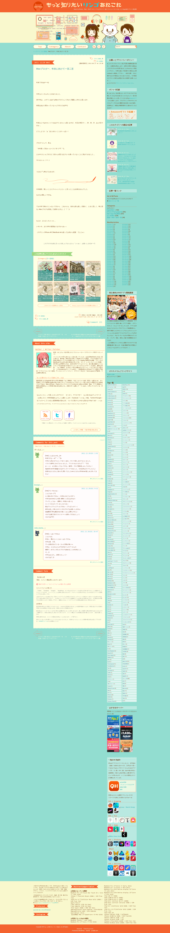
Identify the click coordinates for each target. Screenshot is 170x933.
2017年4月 (110, 229)
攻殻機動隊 (125, 649)
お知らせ (125, 427)
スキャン (125, 464)
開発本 (124, 693)
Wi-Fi (109, 692)
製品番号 (125, 676)
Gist (108, 487)
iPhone (109, 524)
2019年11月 (110, 224)
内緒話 (124, 629)
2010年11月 (125, 278)
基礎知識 (125, 636)
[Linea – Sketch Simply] (127, 807)
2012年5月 (125, 248)
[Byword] (116, 875)
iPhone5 (109, 535)
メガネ (124, 580)
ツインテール (125, 489)
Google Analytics (111, 494)
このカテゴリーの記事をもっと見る (53, 305)
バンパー (125, 538)
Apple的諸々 (111, 210)
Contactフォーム (43, 621)
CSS (108, 448)
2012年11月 (125, 238)
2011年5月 (125, 268)
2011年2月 (125, 273)
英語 (124, 673)
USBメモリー (110, 683)
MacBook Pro (110, 585)
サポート (125, 459)
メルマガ (125, 585)
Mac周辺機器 (110, 587)
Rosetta (109, 628)
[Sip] (110, 860)
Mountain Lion (111, 594)
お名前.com (94, 930)
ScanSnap (110, 639)
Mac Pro (109, 576)
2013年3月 (125, 233)
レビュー (125, 609)
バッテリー (125, 531)
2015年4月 (110, 254)
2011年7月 (125, 264)
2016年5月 (110, 236)
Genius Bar (110, 485)
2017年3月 (110, 231)
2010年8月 (125, 283)
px (108, 622)
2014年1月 (110, 279)
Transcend (110, 670)
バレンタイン (125, 536)
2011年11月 (125, 258)
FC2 (108, 476)
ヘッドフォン (125, 567)
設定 (124, 681)
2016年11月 (110, 233)
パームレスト (125, 523)
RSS (108, 630)
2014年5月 (110, 273)
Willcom (109, 694)
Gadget (109, 483)
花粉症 (124, 671)
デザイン (125, 499)
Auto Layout (110, 433)
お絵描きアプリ (126, 430)
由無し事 (100, 58)
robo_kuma (38, 528)
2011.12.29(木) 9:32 (89, 488)
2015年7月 (110, 253)
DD (108, 452)
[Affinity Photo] (127, 845)
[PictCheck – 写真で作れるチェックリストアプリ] (116, 869)
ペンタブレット (126, 570)
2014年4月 (110, 274)
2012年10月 (125, 239)
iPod (108, 537)
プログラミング (126, 563)
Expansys (110, 468)
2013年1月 (125, 234)
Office (109, 600)
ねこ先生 (125, 518)
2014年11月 (110, 263)
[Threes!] (121, 831)
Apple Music (110, 413)
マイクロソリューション (128, 572)
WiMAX (109, 697)
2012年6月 (125, 246)
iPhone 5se (110, 526)
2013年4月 (125, 231)
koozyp (37, 485)
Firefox (109, 481)
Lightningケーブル (112, 561)
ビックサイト (125, 540)
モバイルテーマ (126, 590)
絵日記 (124, 666)
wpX (124, 387)
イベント (125, 413)
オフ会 (124, 425)
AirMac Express (111, 396)
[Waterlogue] (116, 845)
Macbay (109, 578)
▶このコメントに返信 (96, 478)
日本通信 (125, 651)
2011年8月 (125, 263)
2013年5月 (125, 229)
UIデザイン (110, 679)
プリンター (125, 555)
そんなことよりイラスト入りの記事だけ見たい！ (85, 305)
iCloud (109, 502)
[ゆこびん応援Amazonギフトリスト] (122, 118)
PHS (108, 611)
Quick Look (110, 624)
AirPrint (109, 400)
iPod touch (110, 543)
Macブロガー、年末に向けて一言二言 (55, 69)
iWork (109, 552)
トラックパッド (126, 508)
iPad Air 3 (110, 517)
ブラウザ (125, 550)
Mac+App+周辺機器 (113, 214)
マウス (124, 575)
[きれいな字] (110, 822)
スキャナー (125, 462)
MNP (109, 591)
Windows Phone (111, 701)
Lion (108, 563)
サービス (125, 457)
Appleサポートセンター (113, 428)
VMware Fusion (111, 688)
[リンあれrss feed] (94, 46)
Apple (109, 409)
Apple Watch (110, 422)
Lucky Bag (110, 567)
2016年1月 (110, 243)
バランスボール (126, 533)
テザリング (125, 504)
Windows (110, 699)
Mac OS (109, 574)
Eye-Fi (109, 470)
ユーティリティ (126, 592)
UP (108, 681)
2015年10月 (110, 248)
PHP (108, 609)
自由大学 (125, 668)
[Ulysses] (116, 855)
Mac (108, 570)
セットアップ (125, 484)
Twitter (109, 672)
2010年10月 (125, 279)
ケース (124, 449)
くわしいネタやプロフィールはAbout (48, 902)
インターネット (126, 422)
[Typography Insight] (127, 822)
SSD (108, 659)
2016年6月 (110, 234)
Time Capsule (111, 663)
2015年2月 (110, 258)
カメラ (124, 435)
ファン (124, 545)
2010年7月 (125, 284)
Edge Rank (110, 459)
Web (108, 690)
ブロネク (125, 565)
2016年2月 (110, 241)
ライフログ (125, 599)
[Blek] (124, 836)
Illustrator (110, 504)
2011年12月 (125, 256)
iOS (108, 511)
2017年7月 (110, 228)
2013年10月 (110, 284)
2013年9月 (110, 286)
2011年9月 (125, 261)
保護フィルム (125, 627)
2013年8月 (125, 224)
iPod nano (110, 539)
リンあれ (125, 604)
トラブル (125, 511)
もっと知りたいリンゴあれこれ (54, 927)
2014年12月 (110, 261)
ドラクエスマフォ (126, 506)
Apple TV (109, 419)
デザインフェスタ (126, 501)
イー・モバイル (126, 408)
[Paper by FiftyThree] (110, 807)
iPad (108, 513)
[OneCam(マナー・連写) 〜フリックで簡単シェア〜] (121, 845)
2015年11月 (110, 246)
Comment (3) (96, 322)
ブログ (95, 58)
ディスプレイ (125, 496)
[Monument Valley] (116, 831)
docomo (109, 455)
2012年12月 (125, 236)
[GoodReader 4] (133, 869)
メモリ (124, 582)
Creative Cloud (111, 446)
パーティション (126, 521)
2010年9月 (125, 281)
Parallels (109, 604)
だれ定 (124, 486)
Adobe (109, 389)
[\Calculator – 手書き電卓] (110, 869)
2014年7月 (110, 269)
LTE (108, 565)
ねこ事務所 (125, 516)
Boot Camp (110, 437)
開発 (124, 690)
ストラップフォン (126, 472)
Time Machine (111, 666)
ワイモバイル (125, 617)
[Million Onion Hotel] (114, 836)
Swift (109, 661)
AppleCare (110, 424)
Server (109, 644)
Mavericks (110, 589)
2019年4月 (110, 226)
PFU (108, 607)
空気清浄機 (125, 663)
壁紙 (124, 639)
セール (124, 479)
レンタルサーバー (126, 614)
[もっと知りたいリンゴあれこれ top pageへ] (85, 4)
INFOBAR (110, 509)
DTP (108, 457)
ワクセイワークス (126, 619)
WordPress (125, 384)
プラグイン (125, 553)
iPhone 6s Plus (111, 530)
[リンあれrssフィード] (45, 415)
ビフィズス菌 (125, 543)
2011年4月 (125, 269)
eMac (109, 463)
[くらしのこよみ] (116, 822)
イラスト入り (125, 418)
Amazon (109, 402)
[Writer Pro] (127, 875)
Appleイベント (111, 426)
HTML (109, 498)
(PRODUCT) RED (111, 384)
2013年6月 (125, 228)
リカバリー (125, 602)
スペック (125, 474)
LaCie (109, 558)
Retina (109, 626)
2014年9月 (110, 266)
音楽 (124, 698)
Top (40, 46)
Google (109, 491)
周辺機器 (125, 634)
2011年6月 (125, 266)
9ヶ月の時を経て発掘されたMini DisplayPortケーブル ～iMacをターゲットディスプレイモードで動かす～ (85, 336)
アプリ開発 (125, 405)
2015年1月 (110, 259)
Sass (109, 635)
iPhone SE (110, 532)
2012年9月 (125, 241)
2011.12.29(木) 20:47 (89, 531)
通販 (124, 686)
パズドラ (125, 526)
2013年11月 (110, 283)
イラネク (125, 420)
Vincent (109, 686)
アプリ (124, 400)
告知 (124, 631)
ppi (108, 620)
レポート (125, 612)
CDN (109, 439)
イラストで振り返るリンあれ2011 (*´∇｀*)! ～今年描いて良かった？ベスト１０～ (52, 335)
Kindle (109, 556)
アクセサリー (125, 395)
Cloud (109, 444)
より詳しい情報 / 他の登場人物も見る (85, 430)
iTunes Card (110, 548)
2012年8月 (125, 243)
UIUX (109, 676)
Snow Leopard (111, 655)
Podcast (109, 617)
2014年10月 (110, 264)
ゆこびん (125, 595)
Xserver (88, 930)
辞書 (124, 683)
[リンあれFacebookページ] (104, 46)
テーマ (124, 494)
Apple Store (110, 417)
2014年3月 (110, 276)
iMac (109, 507)
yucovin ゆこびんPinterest (42, 910)
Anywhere (110, 406)
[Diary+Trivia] (53, 46)
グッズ (124, 442)
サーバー (125, 454)
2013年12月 (110, 281)
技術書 (124, 646)
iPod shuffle (110, 541)
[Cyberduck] (127, 855)
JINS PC (109, 554)
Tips (108, 668)
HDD (109, 496)
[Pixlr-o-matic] (110, 845)
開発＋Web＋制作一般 (114, 217)
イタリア (125, 410)
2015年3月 (110, 256)
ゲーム (124, 452)
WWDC (124, 389)
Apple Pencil (110, 415)
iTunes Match (111, 550)
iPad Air (109, 515)
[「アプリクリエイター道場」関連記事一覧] (122, 319)
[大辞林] (133, 875)
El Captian (110, 461)
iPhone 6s (110, 528)
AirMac (109, 393)
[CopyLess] (133, 860)
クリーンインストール (127, 445)
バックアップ (125, 528)
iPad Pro (109, 522)
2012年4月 (125, 249)
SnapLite (109, 653)
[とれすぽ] (133, 822)
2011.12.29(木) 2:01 (89, 453)
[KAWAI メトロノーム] (121, 822)
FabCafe (109, 472)
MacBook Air (110, 583)
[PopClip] (121, 860)
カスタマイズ (125, 432)
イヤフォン (125, 415)
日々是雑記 (100, 61)
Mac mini (110, 572)
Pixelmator (110, 615)
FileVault (109, 478)
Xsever (124, 393)
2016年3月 (110, 239)
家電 (124, 641)
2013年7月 (125, 226)
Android (109, 404)
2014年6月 (110, 271)
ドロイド (125, 513)
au (108, 431)
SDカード (110, 641)
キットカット (125, 440)
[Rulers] (127, 860)
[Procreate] (110, 812)
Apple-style (111, 374)
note (108, 598)
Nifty (109, 596)
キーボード (125, 437)
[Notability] (127, 869)
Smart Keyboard (111, 651)
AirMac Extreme (111, 398)
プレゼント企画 (126, 558)
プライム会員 (125, 548)
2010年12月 (125, 276)
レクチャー (125, 607)
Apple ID (109, 411)
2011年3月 (125, 271)
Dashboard (110, 450)
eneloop (109, 465)
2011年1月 (125, 274)
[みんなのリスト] (121, 875)
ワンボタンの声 (126, 622)
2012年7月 (125, 244)
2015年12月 (110, 244)
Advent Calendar (111, 391)
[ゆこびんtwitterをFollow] (99, 46)
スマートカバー (126, 477)
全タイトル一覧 (114, 201)
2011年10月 (125, 259)
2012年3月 (125, 251)
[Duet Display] (110, 875)
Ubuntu (109, 674)
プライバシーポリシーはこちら (125, 83)
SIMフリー (110, 646)
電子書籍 (125, 695)
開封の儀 (125, 688)
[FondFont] (121, 869)
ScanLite (109, 637)
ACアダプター (111, 387)
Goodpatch (110, 489)
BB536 (109, 435)
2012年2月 (125, 253)
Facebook (110, 474)
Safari (109, 633)
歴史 (124, 656)
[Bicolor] (110, 831)
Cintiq (109, 442)
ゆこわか (125, 597)
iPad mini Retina (111, 519)
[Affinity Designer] (116, 807)
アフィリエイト (126, 398)
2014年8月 (110, 268)
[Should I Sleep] (110, 855)
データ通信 (125, 491)
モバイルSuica (126, 587)
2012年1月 (125, 254)
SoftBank (109, 657)
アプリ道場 (125, 403)
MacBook (110, 580)
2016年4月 (110, 238)
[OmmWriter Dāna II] (116, 860)
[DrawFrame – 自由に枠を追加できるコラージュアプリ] (133, 845)
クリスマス (125, 447)
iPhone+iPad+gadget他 (114, 212)
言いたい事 (125, 678)
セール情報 (125, 481)
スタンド (125, 469)
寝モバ (124, 644)
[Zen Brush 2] (116, 812)
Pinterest (110, 613)
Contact (82, 46)
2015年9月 (110, 249)
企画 (124, 624)
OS (108, 602)
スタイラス (125, 467)
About (68, 46)
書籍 (124, 654)
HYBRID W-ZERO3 (112, 500)
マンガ (124, 577)
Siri (108, 648)
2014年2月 (110, 278)
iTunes (109, 545)
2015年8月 (110, 251)
